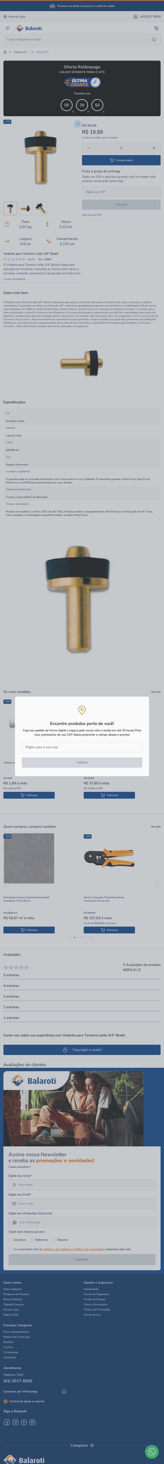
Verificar (82, 762)
